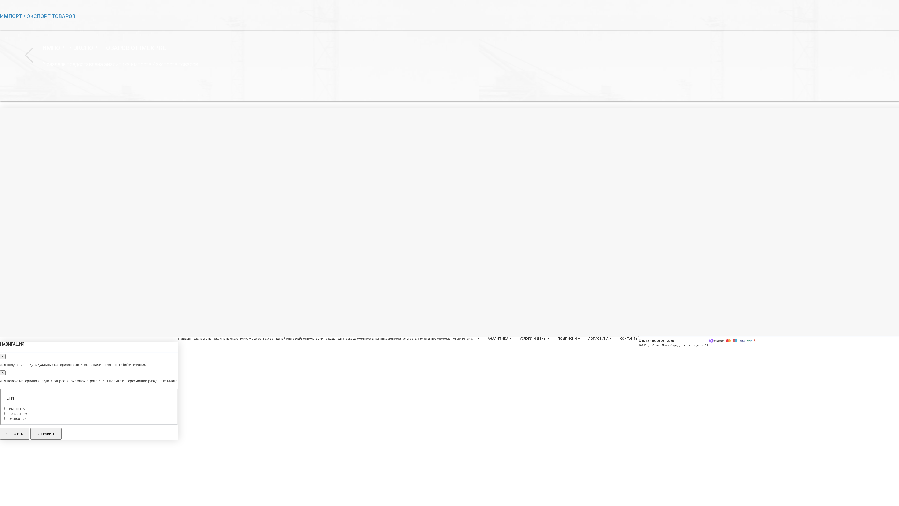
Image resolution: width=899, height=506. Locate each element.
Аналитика (498, 338)
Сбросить (14, 434)
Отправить (46, 434)
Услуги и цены (533, 338)
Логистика (598, 338)
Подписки (567, 338)
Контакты (629, 338)
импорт (17, 408)
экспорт (17, 418)
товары (17, 413)
